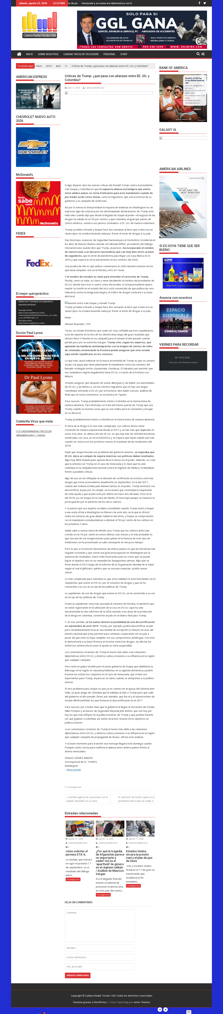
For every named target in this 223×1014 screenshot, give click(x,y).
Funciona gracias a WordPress (90, 1002)
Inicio (29, 54)
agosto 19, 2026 (105, 838)
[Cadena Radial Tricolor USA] (19, 53)
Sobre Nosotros (48, 54)
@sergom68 (74, 769)
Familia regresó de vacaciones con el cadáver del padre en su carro (87, 799)
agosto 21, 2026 (75, 838)
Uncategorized (74, 787)
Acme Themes (142, 1002)
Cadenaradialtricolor (95, 87)
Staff (123, 54)
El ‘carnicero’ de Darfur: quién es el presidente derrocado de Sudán (136, 799)
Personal (109, 54)
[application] (38, 312)
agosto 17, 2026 (135, 838)
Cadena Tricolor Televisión (81, 54)
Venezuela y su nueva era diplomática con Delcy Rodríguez (78, 3)
